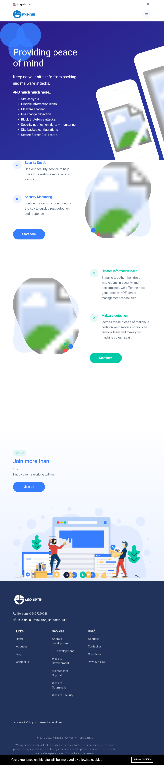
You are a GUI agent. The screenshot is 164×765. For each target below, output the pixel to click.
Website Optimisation (60, 685)
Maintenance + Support (61, 673)
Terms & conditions (50, 722)
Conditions (94, 654)
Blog (19, 654)
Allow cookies (142, 759)
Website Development (60, 661)
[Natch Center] (24, 14)
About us (21, 646)
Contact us (23, 661)
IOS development (63, 651)
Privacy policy (96, 661)
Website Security (62, 695)
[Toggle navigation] (146, 14)
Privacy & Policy (23, 722)
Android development (60, 641)
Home (20, 638)
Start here (29, 234)
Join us (29, 487)
